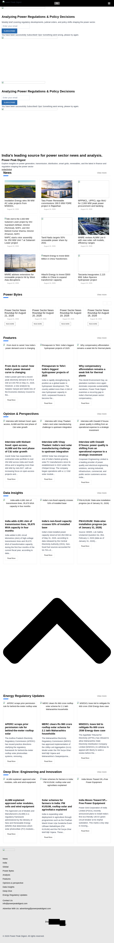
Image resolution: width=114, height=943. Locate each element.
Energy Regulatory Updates (15, 895)
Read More (10, 324)
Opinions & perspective (13, 883)
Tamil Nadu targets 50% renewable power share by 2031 (54, 240)
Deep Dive (7, 891)
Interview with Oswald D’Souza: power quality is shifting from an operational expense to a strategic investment (93, 448)
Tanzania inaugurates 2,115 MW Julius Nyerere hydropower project (91, 277)
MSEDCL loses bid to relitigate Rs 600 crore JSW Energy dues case (92, 727)
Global (9, 169)
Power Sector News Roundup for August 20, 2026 (43, 313)
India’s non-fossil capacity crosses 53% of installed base (57, 524)
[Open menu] (109, 3)
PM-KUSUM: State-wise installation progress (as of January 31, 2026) (93, 524)
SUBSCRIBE (9, 31)
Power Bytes (8, 871)
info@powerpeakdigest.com (15, 903)
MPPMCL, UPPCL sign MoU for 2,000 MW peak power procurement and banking (92, 203)
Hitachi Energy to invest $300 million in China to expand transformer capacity (55, 277)
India (4, 169)
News (5, 859)
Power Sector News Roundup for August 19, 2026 (70, 313)
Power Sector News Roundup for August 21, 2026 (15, 313)
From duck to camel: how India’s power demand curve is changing (19, 369)
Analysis (6, 875)
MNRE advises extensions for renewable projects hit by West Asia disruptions (20, 277)
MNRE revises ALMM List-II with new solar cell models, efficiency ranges (91, 240)
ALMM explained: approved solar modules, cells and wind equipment (19, 803)
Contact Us (8, 900)
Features (7, 879)
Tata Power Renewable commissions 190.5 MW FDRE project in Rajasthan (56, 203)
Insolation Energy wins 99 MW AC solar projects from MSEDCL (20, 203)
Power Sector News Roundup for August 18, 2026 (98, 313)
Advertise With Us (11, 908)
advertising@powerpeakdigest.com (35, 908)
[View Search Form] (57, 3)
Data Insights (8, 887)
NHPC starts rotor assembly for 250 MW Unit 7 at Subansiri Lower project (20, 240)
